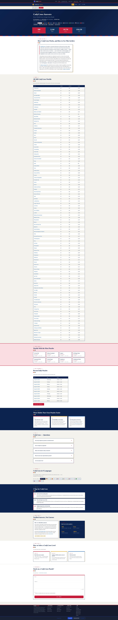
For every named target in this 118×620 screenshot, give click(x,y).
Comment (36, 581)
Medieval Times (36, 217)
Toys (35, 306)
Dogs (35, 161)
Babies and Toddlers (37, 111)
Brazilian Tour (36, 121)
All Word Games (49, 606)
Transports (36, 313)
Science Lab (36, 264)
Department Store (37, 156)
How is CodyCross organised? (40, 445)
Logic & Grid (70, 1)
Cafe (35, 123)
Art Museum (36, 107)
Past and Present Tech (38, 236)
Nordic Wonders (37, 229)
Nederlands (72, 478)
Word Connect (49, 611)
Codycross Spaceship (38, 142)
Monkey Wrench (69, 609)
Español (54, 478)
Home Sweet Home (37, 191)
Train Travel (36, 311)
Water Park (36, 330)
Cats (35, 135)
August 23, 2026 (37, 386)
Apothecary (36, 102)
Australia (35, 109)
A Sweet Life (36, 88)
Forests (35, 175)
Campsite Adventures (38, 128)
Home (56, 1)
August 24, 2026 (37, 384)
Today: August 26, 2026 (43, 24)
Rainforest (36, 257)
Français (60, 478)
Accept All (70, 618)
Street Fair (36, 283)
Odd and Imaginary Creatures (39, 231)
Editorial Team (78, 613)
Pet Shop (35, 243)
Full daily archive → (38, 404)
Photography (36, 245)
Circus (35, 137)
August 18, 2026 (37, 398)
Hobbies (35, 189)
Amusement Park (37, 97)
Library (35, 208)
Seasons (35, 266)
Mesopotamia (36, 219)
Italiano (66, 478)
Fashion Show (36, 170)
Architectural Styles (37, 104)
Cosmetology (36, 149)
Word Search (68, 611)
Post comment (59, 596)
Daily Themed (59, 609)
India (35, 196)
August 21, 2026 (37, 391)
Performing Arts (37, 238)
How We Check (78, 611)
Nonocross (68, 608)
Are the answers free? (39, 460)
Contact (77, 615)
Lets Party (36, 205)
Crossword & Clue (64, 1)
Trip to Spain (36, 318)
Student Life (36, 285)
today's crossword (66, 69)
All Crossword (59, 606)
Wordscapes (49, 608)
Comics (35, 144)
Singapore (36, 271)
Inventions (36, 198)
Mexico (35, 222)
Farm (35, 168)
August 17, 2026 (37, 400)
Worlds (76, 4)
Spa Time (35, 276)
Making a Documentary (38, 215)
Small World (36, 273)
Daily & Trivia (76, 1)
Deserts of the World (37, 158)
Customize (82, 618)
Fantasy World (36, 165)
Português (78, 478)
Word (59, 1)
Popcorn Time (36, 250)
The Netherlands (37, 299)
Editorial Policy (78, 612)
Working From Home (37, 337)
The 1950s (36, 290)
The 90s (35, 297)
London (35, 212)
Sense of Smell (36, 269)
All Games (83, 4)
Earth (35, 163)
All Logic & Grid (68, 606)
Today (80, 1)
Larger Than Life (37, 203)
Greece (35, 184)
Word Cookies (49, 609)
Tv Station (36, 323)
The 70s (35, 292)
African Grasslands (37, 90)
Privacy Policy (59, 618)
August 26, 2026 (37, 379)
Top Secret (36, 304)
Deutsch (49, 478)
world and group (77, 423)
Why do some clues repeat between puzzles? (43, 455)
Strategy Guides (78, 609)
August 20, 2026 (37, 393)
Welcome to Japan (37, 332)
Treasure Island (36, 316)
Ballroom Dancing (37, 114)
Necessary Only (76, 618)
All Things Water (37, 95)
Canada (35, 130)
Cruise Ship (36, 151)
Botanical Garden (37, 118)
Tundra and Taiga (37, 320)
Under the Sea (36, 325)
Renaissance (36, 259)
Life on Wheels (36, 210)
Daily (79, 4)
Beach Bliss (36, 116)
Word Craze (59, 611)
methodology (50, 532)
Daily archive (51, 24)
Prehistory (36, 252)
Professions (36, 255)
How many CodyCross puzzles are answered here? (44, 440)
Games (37, 7)
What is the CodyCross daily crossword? (42, 450)
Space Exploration (37, 278)
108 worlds (35, 24)
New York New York (37, 224)
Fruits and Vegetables (38, 177)
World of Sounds (37, 339)
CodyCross (38, 4)
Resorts (35, 262)
